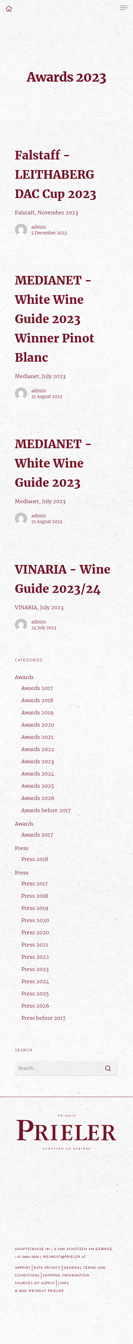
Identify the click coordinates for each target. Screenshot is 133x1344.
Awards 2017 (37, 688)
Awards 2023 (37, 761)
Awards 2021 (37, 737)
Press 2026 (35, 1006)
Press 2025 (35, 993)
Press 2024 (35, 981)
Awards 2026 (38, 798)
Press (21, 848)
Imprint (23, 1268)
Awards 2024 (37, 773)
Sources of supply (35, 1283)
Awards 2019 (37, 712)
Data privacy (47, 1268)
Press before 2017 (43, 1018)
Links (63, 1283)
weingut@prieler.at (64, 1257)
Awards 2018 (37, 700)
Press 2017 (34, 883)
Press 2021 (34, 944)
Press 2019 (34, 908)
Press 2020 (35, 920)
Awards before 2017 (46, 810)
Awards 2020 (37, 725)
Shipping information (66, 1275)
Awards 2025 (37, 786)
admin (38, 227)
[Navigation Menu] (123, 8)
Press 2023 (35, 969)
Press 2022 (35, 957)
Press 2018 (34, 859)
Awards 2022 (37, 749)
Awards (24, 677)
